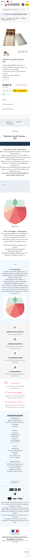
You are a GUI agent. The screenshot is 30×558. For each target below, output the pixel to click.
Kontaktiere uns (15, 482)
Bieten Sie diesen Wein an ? (8, 109)
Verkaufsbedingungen (15, 440)
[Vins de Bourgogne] (12, 4)
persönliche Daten (15, 442)
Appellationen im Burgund (15, 469)
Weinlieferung (15, 448)
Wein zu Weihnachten (15, 456)
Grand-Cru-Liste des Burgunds (15, 466)
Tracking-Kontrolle (15, 435)
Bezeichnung (10, 124)
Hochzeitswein (15, 452)
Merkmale (18, 122)
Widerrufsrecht (15, 436)
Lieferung (4, 99)
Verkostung (8, 122)
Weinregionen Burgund (15, 468)
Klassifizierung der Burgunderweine (15, 464)
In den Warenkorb (20, 91)
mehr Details (5, 80)
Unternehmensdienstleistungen (15, 450)
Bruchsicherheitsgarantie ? (8, 104)
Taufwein (15, 454)
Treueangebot (15, 433)
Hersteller (20, 124)
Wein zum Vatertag (15, 457)
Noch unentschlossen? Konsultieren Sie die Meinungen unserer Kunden (15, 406)
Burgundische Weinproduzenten (15, 471)
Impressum (15, 438)
